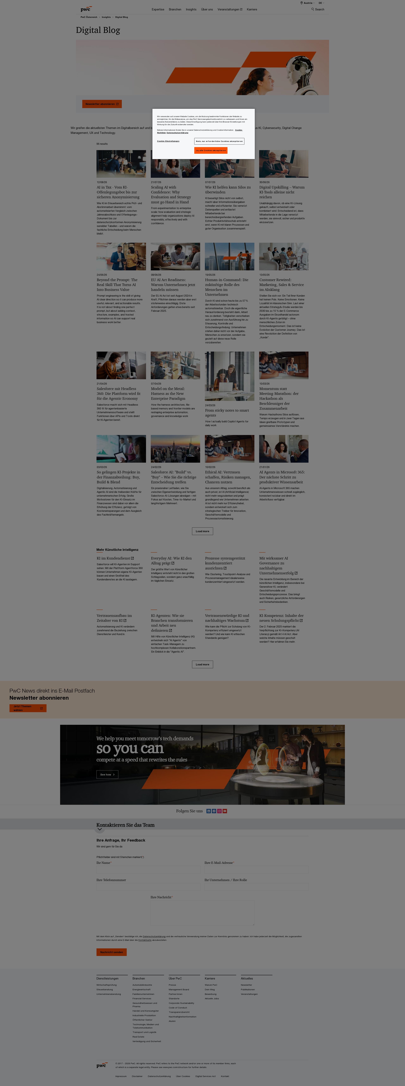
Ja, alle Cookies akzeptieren (211, 150)
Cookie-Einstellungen (168, 141)
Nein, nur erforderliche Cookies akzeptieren (219, 141)
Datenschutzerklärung (177, 133)
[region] (203, 134)
